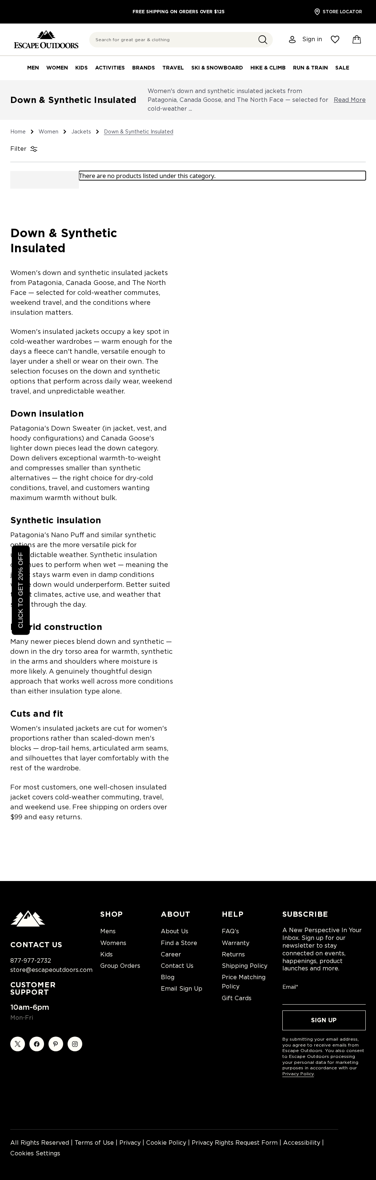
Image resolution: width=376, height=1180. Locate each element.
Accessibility (301, 1142)
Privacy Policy (298, 1073)
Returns (233, 954)
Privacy (130, 1142)
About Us (174, 931)
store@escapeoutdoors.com (51, 969)
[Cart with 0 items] (357, 40)
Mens (108, 931)
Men (33, 68)
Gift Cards (237, 998)
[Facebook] (36, 1044)
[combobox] (181, 39)
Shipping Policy (244, 965)
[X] (17, 1044)
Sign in (312, 39)
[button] (263, 40)
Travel (173, 68)
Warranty (235, 943)
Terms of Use (94, 1142)
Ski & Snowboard (217, 68)
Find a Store (179, 943)
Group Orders (120, 965)
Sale (342, 68)
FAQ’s (230, 931)
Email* (290, 987)
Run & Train (310, 68)
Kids (81, 68)
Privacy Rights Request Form (235, 1142)
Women (57, 68)
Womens (113, 943)
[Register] (292, 39)
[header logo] (46, 39)
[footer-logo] (28, 924)
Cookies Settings (35, 1153)
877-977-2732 (30, 960)
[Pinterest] (55, 1044)
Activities (110, 68)
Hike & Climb (268, 68)
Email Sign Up (181, 988)
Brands (143, 68)
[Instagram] (75, 1044)
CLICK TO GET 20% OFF (20, 590)
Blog (167, 977)
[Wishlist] (335, 39)
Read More (350, 99)
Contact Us (177, 965)
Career (171, 954)
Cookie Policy (166, 1142)
